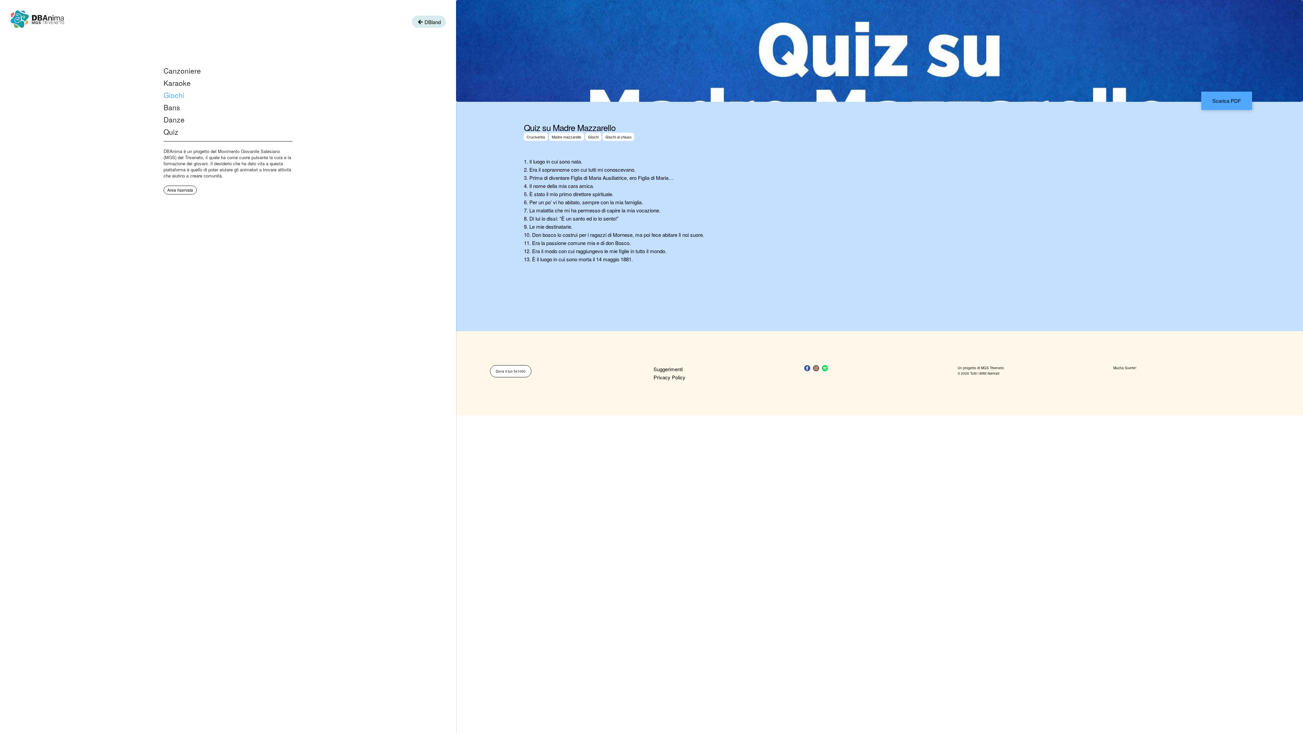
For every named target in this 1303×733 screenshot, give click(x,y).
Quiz (171, 132)
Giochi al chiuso (618, 136)
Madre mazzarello (566, 136)
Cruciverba (536, 136)
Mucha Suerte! (1124, 367)
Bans (172, 107)
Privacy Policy (669, 377)
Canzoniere (182, 70)
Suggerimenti (668, 369)
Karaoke (177, 83)
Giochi (174, 95)
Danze (174, 119)
